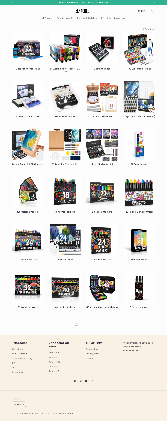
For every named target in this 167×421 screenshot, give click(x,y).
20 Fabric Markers (102, 212)
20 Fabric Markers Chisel (139, 212)
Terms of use (92, 349)
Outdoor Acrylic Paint (28, 69)
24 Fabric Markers (102, 259)
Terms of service (66, 413)
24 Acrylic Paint (65, 259)
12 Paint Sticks (139, 164)
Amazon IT (54, 371)
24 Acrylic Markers (27, 259)
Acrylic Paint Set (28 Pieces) (28, 164)
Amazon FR (54, 357)
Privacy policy (93, 353)
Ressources (17, 372)
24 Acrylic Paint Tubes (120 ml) (65, 70)
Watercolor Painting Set (65, 164)
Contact (90, 358)
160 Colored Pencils (27, 212)
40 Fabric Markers (65, 307)
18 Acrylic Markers (65, 212)
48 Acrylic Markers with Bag (102, 307)
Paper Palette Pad (65, 116)
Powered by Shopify (35, 413)
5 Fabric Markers (139, 307)
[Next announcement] (154, 2)
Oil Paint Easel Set (102, 116)
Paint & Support (19, 353)
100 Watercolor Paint (139, 69)
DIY (13, 363)
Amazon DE (54, 362)
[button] (65, 18)
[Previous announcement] (13, 2)
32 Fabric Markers (28, 307)
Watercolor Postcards (27, 116)
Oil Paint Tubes (102, 69)
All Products (17, 349)
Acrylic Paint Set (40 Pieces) (139, 116)
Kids (14, 367)
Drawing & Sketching (22, 358)
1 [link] (76, 323)
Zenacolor (23, 413)
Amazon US (54, 352)
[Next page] (90, 324)
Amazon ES (54, 366)
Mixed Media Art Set (102, 164)
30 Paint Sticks (139, 259)
